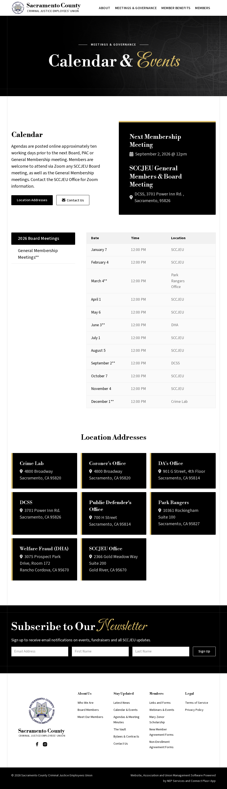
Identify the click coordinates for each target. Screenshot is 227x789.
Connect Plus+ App (203, 781)
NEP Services (176, 781)
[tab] (43, 239)
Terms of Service (196, 703)
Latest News (122, 703)
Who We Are (86, 703)
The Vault (120, 729)
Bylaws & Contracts (126, 736)
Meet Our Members (90, 717)
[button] (104, 8)
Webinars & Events (161, 710)
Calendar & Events (126, 710)
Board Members (88, 710)
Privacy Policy (194, 710)
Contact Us (73, 200)
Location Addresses (32, 200)
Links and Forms (160, 703)
